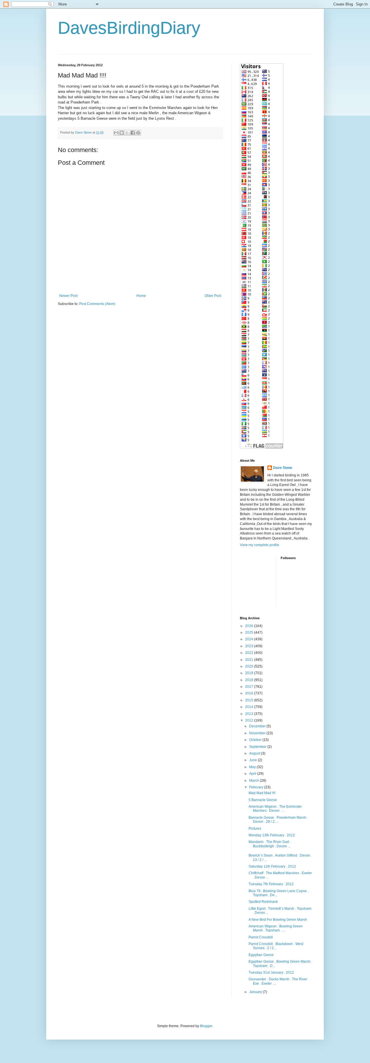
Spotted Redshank (263, 902)
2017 (249, 687)
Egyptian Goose (261, 955)
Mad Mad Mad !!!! (262, 793)
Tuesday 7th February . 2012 (271, 884)
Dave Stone (282, 468)
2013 (249, 714)
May (253, 767)
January (256, 992)
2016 (249, 693)
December (258, 726)
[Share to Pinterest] (138, 133)
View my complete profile (259, 545)
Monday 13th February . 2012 (272, 835)
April (253, 774)
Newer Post (68, 296)
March (254, 781)
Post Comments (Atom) (97, 304)
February (256, 787)
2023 (249, 646)
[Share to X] (127, 133)
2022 (249, 653)
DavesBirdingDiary (129, 28)
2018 (249, 680)
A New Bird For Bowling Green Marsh (278, 920)
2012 (249, 720)
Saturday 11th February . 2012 (272, 866)
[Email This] (116, 133)
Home (141, 296)
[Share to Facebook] (133, 133)
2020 (249, 666)
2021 (249, 660)
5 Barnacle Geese (263, 800)
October (255, 740)
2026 (249, 626)
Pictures (255, 829)
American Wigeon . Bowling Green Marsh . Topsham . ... (276, 928)
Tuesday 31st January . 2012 (271, 972)
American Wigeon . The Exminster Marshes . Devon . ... (275, 809)
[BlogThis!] (122, 133)
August (255, 753)
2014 (249, 707)
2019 (249, 673)
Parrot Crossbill (261, 937)
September (258, 747)
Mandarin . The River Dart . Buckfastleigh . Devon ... (270, 844)
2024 (249, 639)
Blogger (206, 1026)
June (253, 760)
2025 (249, 633)
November (258, 733)
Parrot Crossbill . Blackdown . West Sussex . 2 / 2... (276, 946)
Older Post (213, 296)
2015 (249, 700)
